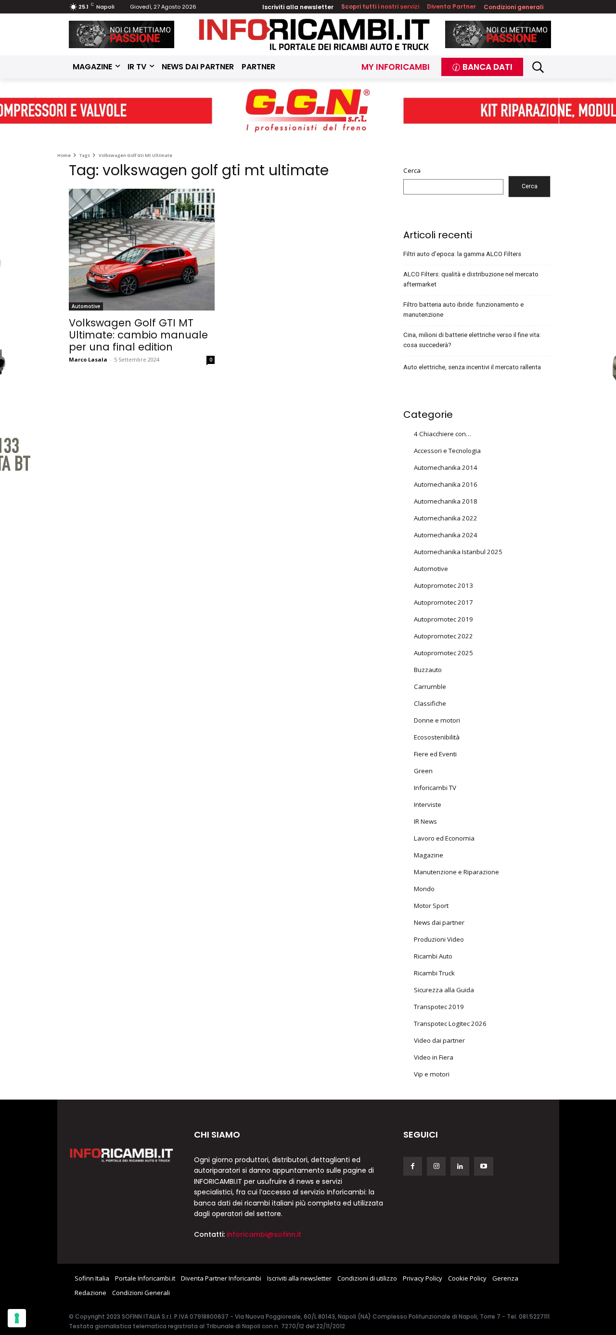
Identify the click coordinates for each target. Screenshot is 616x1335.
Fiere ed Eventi (435, 754)
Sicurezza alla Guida (444, 989)
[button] (538, 67)
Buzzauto (428, 669)
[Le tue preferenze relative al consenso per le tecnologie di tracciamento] (17, 1318)
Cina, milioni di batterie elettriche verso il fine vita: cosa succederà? (472, 340)
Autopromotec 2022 (443, 636)
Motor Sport (431, 905)
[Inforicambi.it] (314, 34)
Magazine (428, 855)
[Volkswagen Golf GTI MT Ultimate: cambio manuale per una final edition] (142, 250)
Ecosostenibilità (437, 737)
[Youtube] (483, 1166)
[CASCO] (122, 34)
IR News (425, 821)
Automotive (86, 306)
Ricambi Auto (433, 956)
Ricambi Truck (434, 973)
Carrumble (430, 686)
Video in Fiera (433, 1057)
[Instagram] (436, 1166)
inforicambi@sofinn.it (264, 1234)
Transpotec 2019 (439, 1006)
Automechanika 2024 (445, 535)
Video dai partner (439, 1040)
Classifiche (430, 703)
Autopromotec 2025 (443, 652)
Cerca (412, 170)
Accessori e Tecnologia (447, 450)
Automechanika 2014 (445, 467)
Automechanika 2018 (445, 501)
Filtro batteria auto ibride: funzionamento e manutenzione (463, 309)
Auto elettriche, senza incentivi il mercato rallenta (472, 367)
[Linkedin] (459, 1166)
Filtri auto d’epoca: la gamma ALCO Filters (462, 254)
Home (64, 155)
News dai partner (439, 922)
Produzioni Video (439, 939)
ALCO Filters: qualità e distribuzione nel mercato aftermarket (471, 279)
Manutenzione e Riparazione (456, 872)
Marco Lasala (88, 359)
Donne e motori (437, 720)
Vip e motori (431, 1074)
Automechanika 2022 (445, 518)
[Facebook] (412, 1166)
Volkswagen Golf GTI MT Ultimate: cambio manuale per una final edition (138, 335)
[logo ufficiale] (122, 1154)
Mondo (424, 888)
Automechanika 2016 (445, 484)
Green (423, 770)
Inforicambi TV (435, 787)
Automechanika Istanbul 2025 (458, 551)
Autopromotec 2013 (443, 585)
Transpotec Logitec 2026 (450, 1023)
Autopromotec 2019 (443, 619)
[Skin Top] (308, 111)
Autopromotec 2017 (443, 602)
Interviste (427, 804)
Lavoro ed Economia (444, 838)
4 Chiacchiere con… (442, 433)
